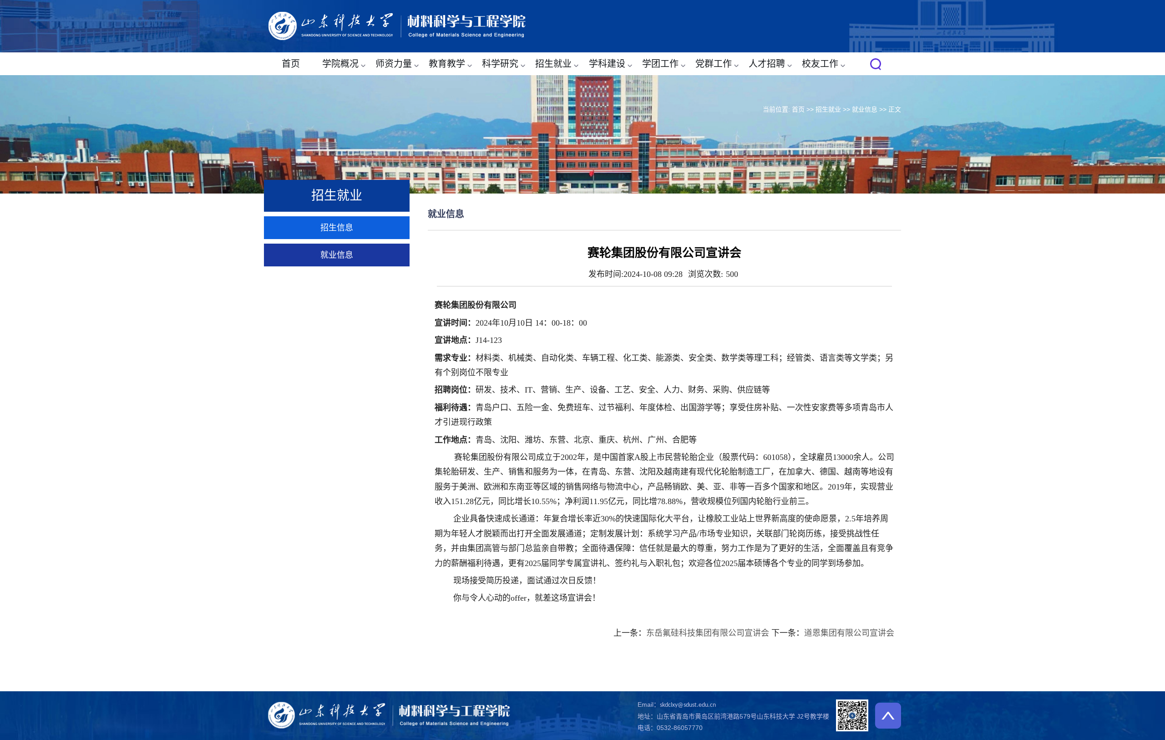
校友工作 (820, 64)
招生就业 (553, 64)
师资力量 (393, 64)
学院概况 (340, 64)
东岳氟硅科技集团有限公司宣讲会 (707, 633)
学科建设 (607, 64)
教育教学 (447, 64)
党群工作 (713, 64)
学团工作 (660, 64)
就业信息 (864, 109)
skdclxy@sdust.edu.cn (688, 705)
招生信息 (336, 227)
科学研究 (500, 64)
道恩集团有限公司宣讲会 (849, 633)
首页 (291, 64)
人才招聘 (767, 64)
